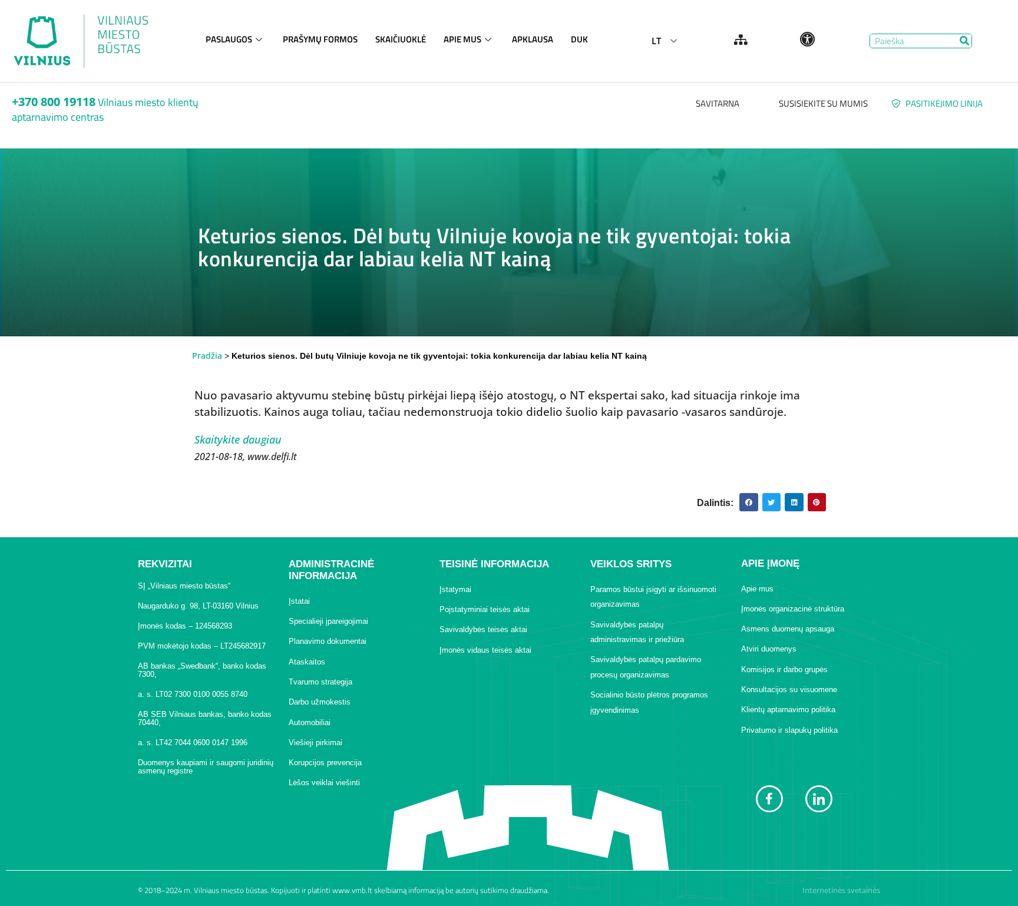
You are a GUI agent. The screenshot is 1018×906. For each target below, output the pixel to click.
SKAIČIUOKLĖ (400, 39)
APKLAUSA (532, 39)
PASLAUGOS (229, 39)
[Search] (964, 41)
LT (656, 41)
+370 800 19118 (53, 102)
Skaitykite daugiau (238, 439)
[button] (748, 502)
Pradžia (207, 355)
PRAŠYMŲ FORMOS (320, 39)
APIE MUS (462, 39)
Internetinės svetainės (841, 890)
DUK (579, 39)
